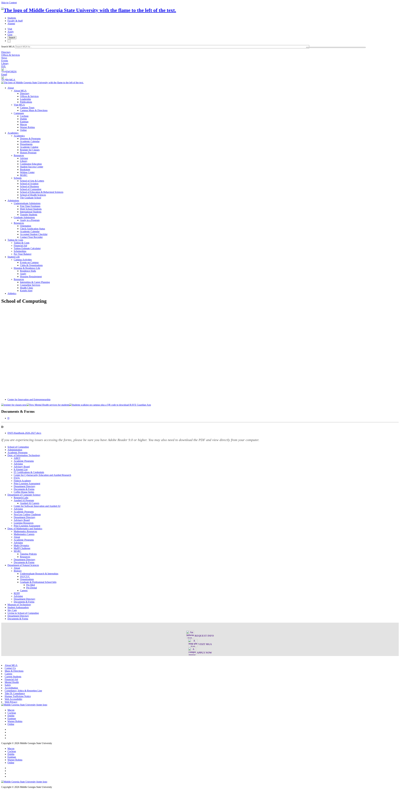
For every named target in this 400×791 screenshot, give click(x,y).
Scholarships (20, 251)
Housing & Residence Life (27, 268)
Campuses (19, 113)
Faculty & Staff (15, 20)
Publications (26, 102)
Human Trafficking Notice (18, 696)
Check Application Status (32, 228)
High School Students (31, 209)
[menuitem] (203, 109)
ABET (17, 458)
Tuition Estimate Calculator (27, 248)
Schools (18, 178)
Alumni (11, 23)
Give (10, 34)
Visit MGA (19, 104)
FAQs (17, 478)
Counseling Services (30, 285)
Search (12, 37)
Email (4, 74)
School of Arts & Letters (32, 180)
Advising (18, 463)
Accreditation (11, 687)
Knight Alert (26, 290)
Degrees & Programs (30, 138)
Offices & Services (10, 55)
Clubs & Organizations (31, 265)
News (4, 57)
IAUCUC (25, 576)
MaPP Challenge (22, 548)
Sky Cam (12, 610)
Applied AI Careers (29, 503)
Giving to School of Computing (23, 613)
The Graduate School (30, 197)
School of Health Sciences (33, 195)
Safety (8, 685)
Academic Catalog (29, 147)
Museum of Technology (19, 604)
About (11, 88)
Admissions (13, 200)
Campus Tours (27, 107)
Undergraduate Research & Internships (39, 573)
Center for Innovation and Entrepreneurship (29, 399)
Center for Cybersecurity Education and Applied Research (42, 475)
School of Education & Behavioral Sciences (41, 192)
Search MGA (7, 46)
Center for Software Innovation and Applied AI (37, 506)
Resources (19, 155)
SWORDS (11, 71)
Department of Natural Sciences (23, 565)
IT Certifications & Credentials (29, 472)
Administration (15, 449)
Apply (11, 31)
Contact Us (10, 668)
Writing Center (27, 172)
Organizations (27, 579)
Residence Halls (28, 271)
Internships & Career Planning (35, 282)
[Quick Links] (9, 41)
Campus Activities (23, 259)
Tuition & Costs (15, 240)
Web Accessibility (13, 699)
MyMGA (10, 79)
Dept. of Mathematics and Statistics (25, 528)
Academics (13, 133)
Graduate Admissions (24, 217)
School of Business (29, 186)
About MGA (20, 90)
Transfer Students (28, 214)
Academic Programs (18, 452)
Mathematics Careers (24, 534)
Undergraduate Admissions (27, 203)
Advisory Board (22, 466)
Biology (18, 570)
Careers (24, 590)
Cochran (24, 116)
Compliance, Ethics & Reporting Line (23, 690)
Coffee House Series (24, 492)
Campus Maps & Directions (34, 110)
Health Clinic (26, 287)
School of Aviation (29, 183)
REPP (17, 593)
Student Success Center (31, 166)
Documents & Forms (24, 489)
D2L (3, 66)
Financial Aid (20, 245)
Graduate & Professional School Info (38, 582)
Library (5, 63)
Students (12, 18)
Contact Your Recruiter (31, 237)
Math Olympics (21, 545)
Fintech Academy (22, 480)
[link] (24, 704)
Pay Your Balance (22, 254)
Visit (10, 29)
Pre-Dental (31, 587)
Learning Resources (23, 523)
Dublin (23, 118)
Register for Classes (30, 149)
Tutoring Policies (28, 554)
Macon (23, 124)
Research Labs (21, 497)
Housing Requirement (31, 276)
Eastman (24, 121)
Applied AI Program (24, 500)
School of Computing (30, 189)
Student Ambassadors (18, 607)
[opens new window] (14, 404)
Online (23, 130)
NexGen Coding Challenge (27, 514)
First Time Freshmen (30, 206)
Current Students (13, 676)
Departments (26, 144)
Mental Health (12, 682)
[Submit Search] (336, 47)
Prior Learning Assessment (27, 483)
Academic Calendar (30, 141)
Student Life (14, 256)
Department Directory (24, 486)
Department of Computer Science (24, 494)
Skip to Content (9, 2)
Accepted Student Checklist (33, 234)
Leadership (25, 99)
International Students (30, 211)
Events (4, 60)
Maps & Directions (14, 671)
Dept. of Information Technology (24, 455)
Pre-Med (30, 585)
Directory (6, 52)
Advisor (24, 158)
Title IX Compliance (15, 693)
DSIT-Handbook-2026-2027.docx (24, 433)
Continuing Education (31, 164)
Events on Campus (29, 262)
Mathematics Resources (25, 531)
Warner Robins (27, 127)
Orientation (25, 226)
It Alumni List (21, 469)
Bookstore (25, 169)
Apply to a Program (30, 220)
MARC (24, 175)
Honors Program (28, 152)
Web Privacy (11, 702)
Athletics (12, 293)
